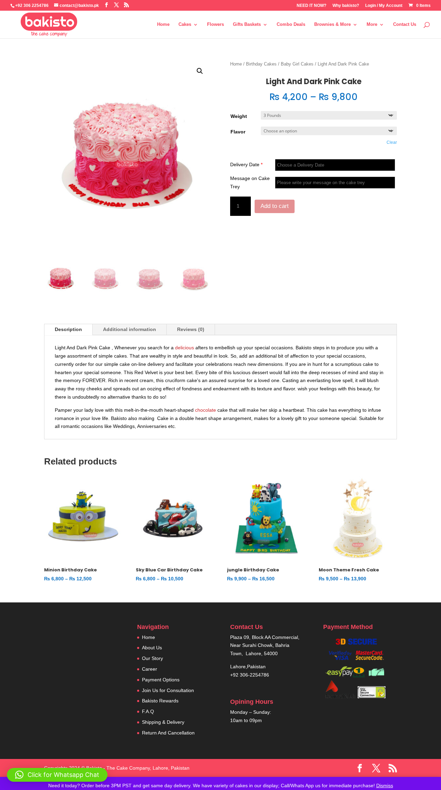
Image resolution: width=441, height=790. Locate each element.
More (372, 24)
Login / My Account (383, 5)
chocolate (205, 410)
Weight (238, 116)
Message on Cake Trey (250, 182)
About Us (152, 647)
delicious (184, 347)
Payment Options (161, 679)
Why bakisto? (345, 5)
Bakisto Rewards (160, 700)
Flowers (215, 24)
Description (68, 329)
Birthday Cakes (261, 64)
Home (163, 24)
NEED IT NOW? (311, 5)
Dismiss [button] (384, 785)
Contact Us (404, 24)
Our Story (152, 658)
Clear (392, 142)
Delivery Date (246, 164)
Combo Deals (291, 24)
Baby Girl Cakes (297, 64)
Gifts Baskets (247, 24)
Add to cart (274, 206)
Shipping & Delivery (163, 722)
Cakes (184, 24)
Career (149, 669)
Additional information (129, 329)
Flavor (237, 131)
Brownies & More (332, 24)
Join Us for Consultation (168, 690)
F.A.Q (148, 711)
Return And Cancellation (168, 733)
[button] (200, 71)
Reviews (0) (190, 329)
